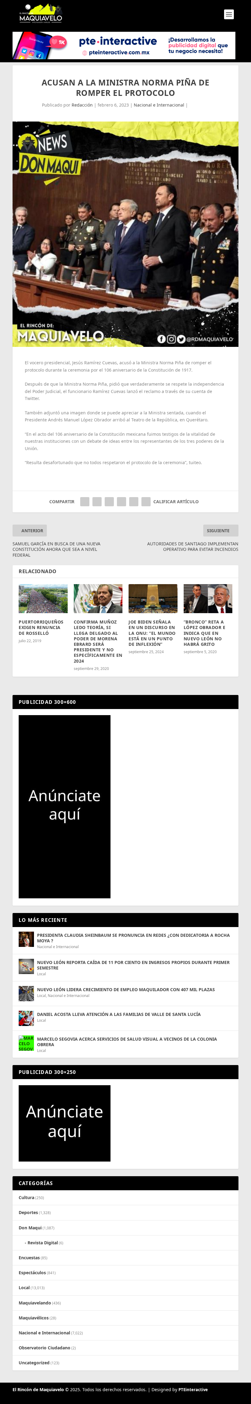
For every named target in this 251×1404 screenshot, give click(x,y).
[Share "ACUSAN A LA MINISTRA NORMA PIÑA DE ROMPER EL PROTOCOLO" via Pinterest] (109, 502)
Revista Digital (43, 1243)
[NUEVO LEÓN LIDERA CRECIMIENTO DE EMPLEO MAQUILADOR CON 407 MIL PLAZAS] (26, 993)
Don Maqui (30, 1228)
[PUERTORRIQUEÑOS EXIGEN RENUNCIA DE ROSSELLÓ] (43, 598)
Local (41, 974)
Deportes (28, 1212)
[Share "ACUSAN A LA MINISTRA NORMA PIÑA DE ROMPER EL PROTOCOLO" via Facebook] (85, 502)
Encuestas (29, 1257)
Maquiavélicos (34, 1318)
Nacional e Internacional (159, 105)
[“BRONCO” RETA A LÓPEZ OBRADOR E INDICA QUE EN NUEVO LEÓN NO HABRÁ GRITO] (208, 598)
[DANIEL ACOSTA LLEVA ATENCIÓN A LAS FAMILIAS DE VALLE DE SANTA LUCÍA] (26, 1018)
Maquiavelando (35, 1303)
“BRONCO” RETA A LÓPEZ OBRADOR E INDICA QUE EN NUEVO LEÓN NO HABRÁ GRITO (205, 633)
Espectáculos (32, 1272)
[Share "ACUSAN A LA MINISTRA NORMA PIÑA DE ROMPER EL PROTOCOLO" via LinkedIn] (121, 502)
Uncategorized (34, 1363)
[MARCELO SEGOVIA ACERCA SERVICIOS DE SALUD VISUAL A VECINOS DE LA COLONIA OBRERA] (26, 1043)
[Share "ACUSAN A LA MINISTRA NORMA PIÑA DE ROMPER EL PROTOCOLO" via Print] (146, 502)
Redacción (82, 105)
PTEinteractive (193, 1389)
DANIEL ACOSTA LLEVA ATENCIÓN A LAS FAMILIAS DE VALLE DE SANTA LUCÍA (119, 1014)
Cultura (26, 1197)
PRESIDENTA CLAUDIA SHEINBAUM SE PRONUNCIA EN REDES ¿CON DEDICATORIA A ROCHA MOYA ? (133, 938)
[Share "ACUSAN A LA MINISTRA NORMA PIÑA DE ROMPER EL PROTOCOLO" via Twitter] (97, 502)
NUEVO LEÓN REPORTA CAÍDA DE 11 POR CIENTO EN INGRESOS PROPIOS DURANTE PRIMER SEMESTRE (133, 965)
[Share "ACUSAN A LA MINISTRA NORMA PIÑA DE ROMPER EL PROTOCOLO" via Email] (134, 502)
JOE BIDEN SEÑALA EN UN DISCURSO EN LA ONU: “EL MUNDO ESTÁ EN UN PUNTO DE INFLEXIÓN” (152, 633)
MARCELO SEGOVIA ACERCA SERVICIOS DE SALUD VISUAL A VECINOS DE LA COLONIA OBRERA (127, 1041)
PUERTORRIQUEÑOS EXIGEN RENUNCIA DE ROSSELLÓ (41, 627)
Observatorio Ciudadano (44, 1348)
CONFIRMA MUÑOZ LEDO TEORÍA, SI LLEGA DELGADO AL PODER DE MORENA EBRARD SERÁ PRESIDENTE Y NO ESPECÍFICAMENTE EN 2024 (98, 641)
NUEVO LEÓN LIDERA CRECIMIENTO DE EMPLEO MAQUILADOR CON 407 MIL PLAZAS (126, 989)
